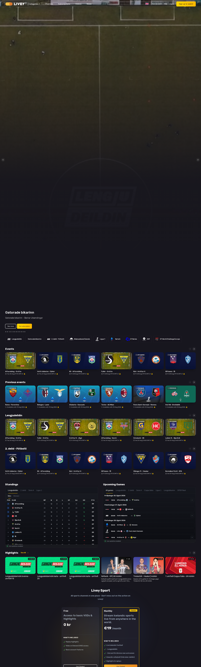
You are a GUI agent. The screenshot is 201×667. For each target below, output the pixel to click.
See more (10, 326)
